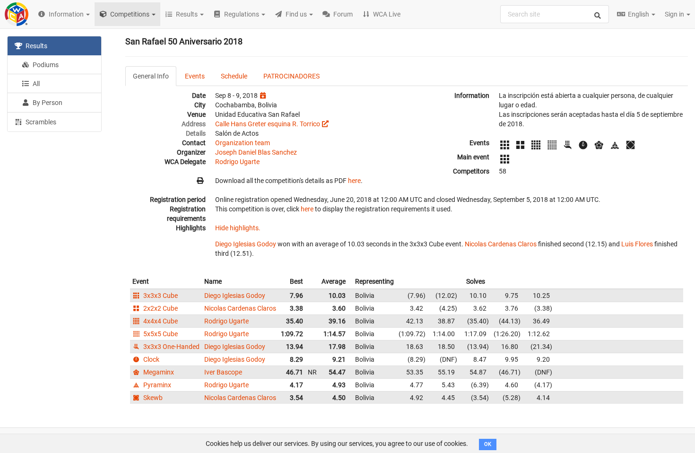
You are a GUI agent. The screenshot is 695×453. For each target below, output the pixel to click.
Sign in (675, 14)
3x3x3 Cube (160, 295)
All (35, 83)
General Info (151, 76)
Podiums (45, 65)
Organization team (242, 143)
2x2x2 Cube (160, 308)
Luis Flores (637, 244)
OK (487, 444)
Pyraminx (156, 385)
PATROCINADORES (291, 76)
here (354, 180)
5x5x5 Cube (160, 334)
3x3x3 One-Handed (171, 346)
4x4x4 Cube (160, 321)
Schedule (234, 76)
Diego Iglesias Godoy (245, 244)
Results (35, 46)
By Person (46, 102)
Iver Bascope (223, 372)
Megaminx (158, 372)
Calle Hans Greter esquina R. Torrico (267, 124)
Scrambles (40, 122)
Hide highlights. (238, 228)
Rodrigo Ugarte (237, 162)
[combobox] (554, 14)
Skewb (152, 397)
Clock (150, 359)
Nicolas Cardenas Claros (501, 244)
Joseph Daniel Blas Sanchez (256, 152)
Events (195, 76)
